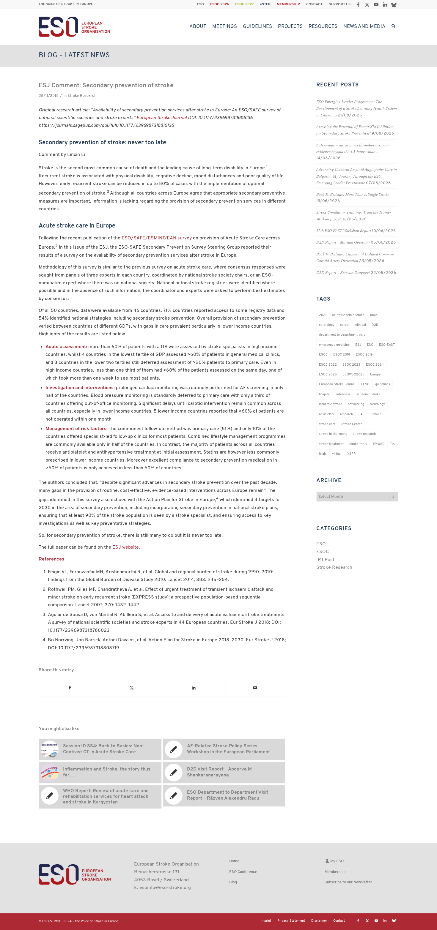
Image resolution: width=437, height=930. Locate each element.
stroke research (364, 434)
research (346, 414)
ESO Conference (243, 872)
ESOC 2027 (244, 4)
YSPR (351, 454)
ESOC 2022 (328, 365)
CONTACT (314, 4)
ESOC (323, 354)
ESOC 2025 (328, 374)
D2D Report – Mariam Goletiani (343, 242)
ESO (200, 4)
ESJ (358, 345)
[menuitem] (200, 4)
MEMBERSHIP (288, 4)
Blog (233, 882)
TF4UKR (378, 444)
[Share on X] (132, 688)
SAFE (363, 414)
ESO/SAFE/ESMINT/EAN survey (157, 238)
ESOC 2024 (375, 365)
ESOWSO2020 (353, 374)
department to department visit (342, 335)
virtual (337, 454)
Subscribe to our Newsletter (348, 882)
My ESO (336, 861)
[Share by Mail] (255, 688)
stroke (376, 414)
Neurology (377, 404)
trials (322, 454)
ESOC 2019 (364, 354)
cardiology (326, 325)
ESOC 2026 (219, 4)
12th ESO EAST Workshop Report (343, 230)
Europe (375, 374)
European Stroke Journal (161, 118)
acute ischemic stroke (348, 315)
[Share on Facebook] (70, 688)
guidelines (382, 384)
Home (234, 861)
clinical (360, 325)
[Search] (393, 27)
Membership (335, 872)
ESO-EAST (387, 345)
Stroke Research (81, 96)
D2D (375, 325)
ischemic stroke (330, 404)
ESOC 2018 (341, 354)
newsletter (326, 414)
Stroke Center (351, 424)
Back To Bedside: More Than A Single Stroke (352, 194)
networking (356, 404)
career (345, 325)
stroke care (327, 424)
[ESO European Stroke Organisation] (75, 27)
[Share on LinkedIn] (193, 688)
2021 (322, 315)
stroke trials (358, 444)
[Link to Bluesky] (393, 4)
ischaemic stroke (368, 394)
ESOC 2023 (351, 365)
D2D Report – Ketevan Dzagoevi (343, 272)
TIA (392, 444)
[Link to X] (367, 4)
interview (343, 394)
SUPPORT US (339, 4)
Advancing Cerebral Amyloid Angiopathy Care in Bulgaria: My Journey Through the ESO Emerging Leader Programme (356, 175)
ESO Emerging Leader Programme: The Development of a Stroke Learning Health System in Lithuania (356, 108)
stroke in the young (333, 434)
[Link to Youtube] (376, 4)
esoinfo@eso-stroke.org (165, 887)
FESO (365, 384)
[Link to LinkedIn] (385, 4)
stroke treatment (331, 444)
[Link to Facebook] (358, 4)
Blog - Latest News (74, 55)
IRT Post (325, 560)
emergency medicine (334, 345)
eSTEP (265, 4)
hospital (325, 394)
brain (374, 315)
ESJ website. (126, 547)
